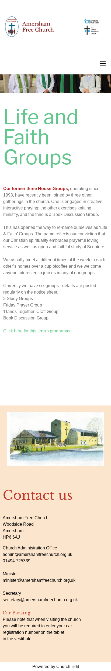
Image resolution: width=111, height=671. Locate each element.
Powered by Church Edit (55, 666)
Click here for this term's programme (37, 331)
